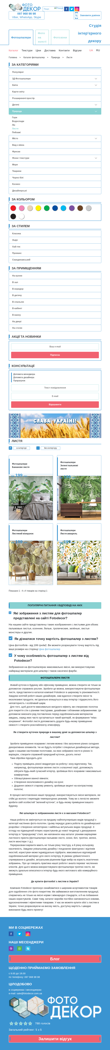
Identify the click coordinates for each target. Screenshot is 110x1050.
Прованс (17, 253)
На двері (16, 321)
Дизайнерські (19, 191)
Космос (16, 184)
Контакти (64, 50)
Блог (55, 959)
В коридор (17, 289)
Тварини (16, 171)
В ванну (16, 315)
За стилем (21, 226)
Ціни (38, 50)
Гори (14, 117)
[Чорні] (13, 216)
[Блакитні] (63, 208)
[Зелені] (46, 208)
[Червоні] (13, 208)
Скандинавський (21, 260)
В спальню (18, 302)
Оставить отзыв (17, 1024)
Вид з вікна (18, 145)
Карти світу (18, 92)
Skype (37, 17)
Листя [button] (15, 128)
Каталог (13, 50)
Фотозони (60, 37)
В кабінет (17, 308)
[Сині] (55, 208)
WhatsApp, (26, 17)
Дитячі (15, 105)
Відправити (55, 404)
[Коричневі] (80, 208)
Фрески (16, 151)
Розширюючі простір (23, 98)
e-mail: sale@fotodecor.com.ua (25, 993)
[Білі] (21, 216)
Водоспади (18, 121)
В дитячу (17, 295)
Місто (15, 138)
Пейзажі (16, 132)
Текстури (27, 50)
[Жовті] (38, 208)
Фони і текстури (20, 158)
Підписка (55, 355)
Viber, (15, 17)
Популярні (17, 72)
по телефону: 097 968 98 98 (24, 977)
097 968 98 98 (26, 13)
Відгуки (77, 50)
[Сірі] (88, 208)
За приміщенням (26, 268)
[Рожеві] (21, 208)
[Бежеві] (30, 208)
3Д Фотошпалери (21, 79)
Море (15, 164)
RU (98, 50)
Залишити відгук (55, 1039)
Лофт (15, 240)
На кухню (17, 276)
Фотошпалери (21, 37)
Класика (16, 233)
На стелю (17, 328)
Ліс (13, 125)
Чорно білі (17, 177)
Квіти (15, 85)
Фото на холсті (42, 37)
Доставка (50, 50)
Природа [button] (17, 111)
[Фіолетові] (71, 208)
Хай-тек (16, 247)
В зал (15, 282)
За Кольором (23, 199)
